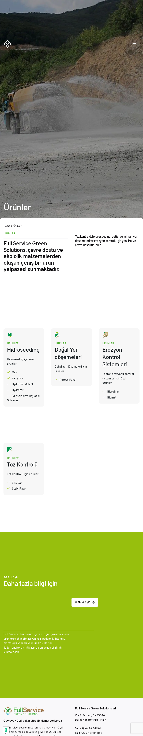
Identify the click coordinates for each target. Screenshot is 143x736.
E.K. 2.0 (17, 483)
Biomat (111, 398)
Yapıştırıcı (18, 378)
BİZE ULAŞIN (82, 602)
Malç (15, 372)
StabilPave (19, 489)
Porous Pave (67, 380)
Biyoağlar (113, 392)
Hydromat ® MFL (23, 384)
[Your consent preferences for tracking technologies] (6, 730)
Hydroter (18, 390)
